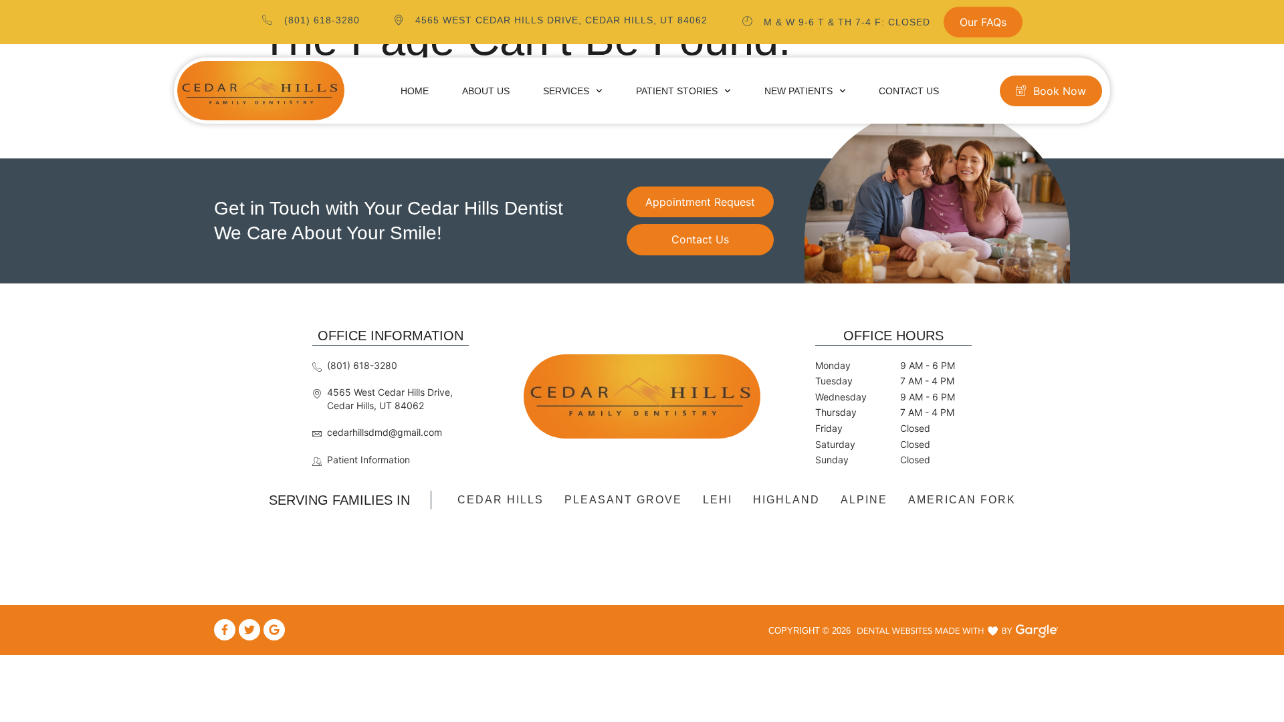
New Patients (798, 91)
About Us (486, 91)
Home (415, 91)
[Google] (274, 629)
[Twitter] (249, 629)
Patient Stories (677, 91)
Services (566, 91)
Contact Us (909, 91)
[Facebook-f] (224, 629)
